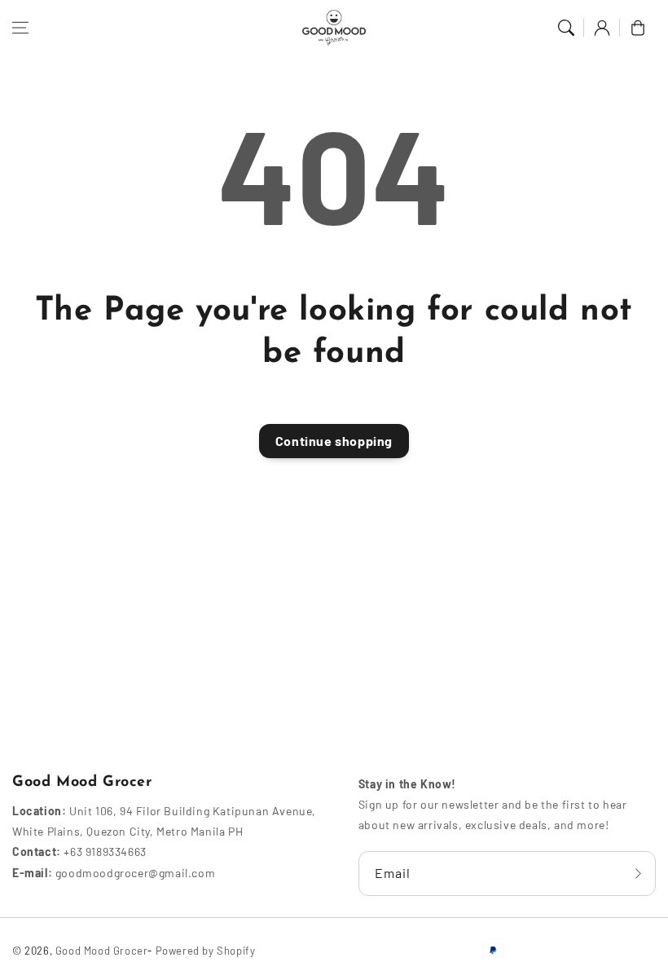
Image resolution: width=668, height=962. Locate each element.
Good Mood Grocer (101, 950)
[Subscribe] (638, 873)
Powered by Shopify (206, 950)
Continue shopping (334, 440)
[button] (20, 28)
